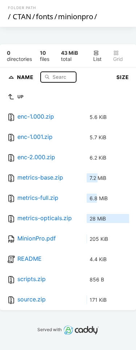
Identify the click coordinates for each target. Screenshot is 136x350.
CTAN (22, 16)
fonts (44, 16)
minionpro (75, 16)
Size (122, 77)
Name (26, 77)
